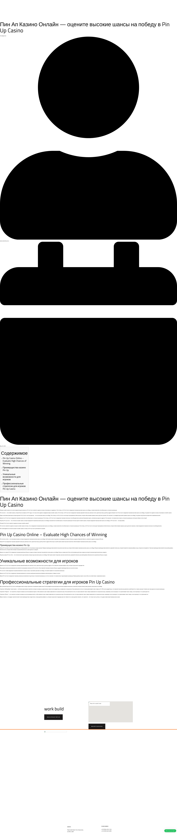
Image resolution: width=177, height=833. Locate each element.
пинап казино (14, 589)
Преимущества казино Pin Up (14, 469)
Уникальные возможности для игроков (12, 476)
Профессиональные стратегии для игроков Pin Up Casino (14, 486)
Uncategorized (3, 35)
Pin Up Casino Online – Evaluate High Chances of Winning (14, 460)
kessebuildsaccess (5, 241)
